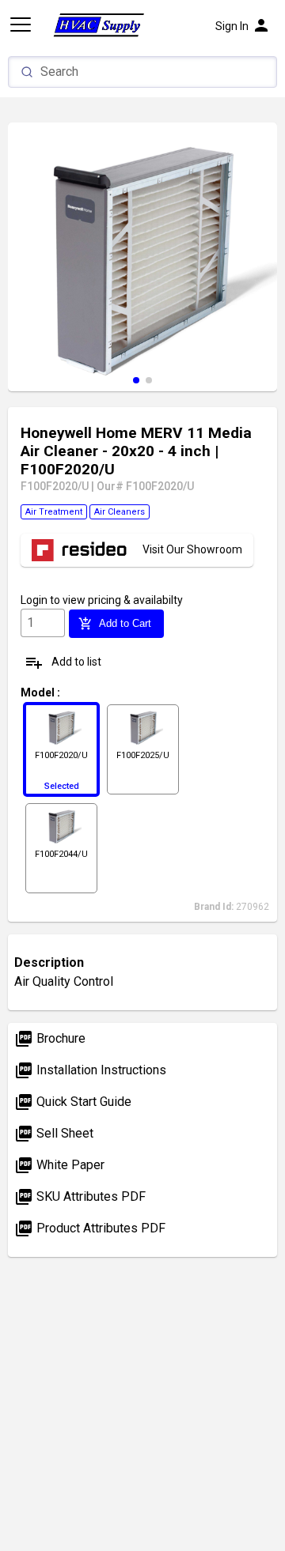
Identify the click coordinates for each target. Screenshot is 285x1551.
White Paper (59, 1164)
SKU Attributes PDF (80, 1196)
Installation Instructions (90, 1069)
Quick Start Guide (72, 1101)
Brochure (50, 1038)
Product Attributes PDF (89, 1228)
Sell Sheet (53, 1133)
